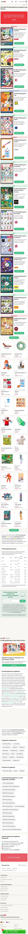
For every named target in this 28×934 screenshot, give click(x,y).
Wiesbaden (6, 693)
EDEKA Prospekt (4, 886)
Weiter (22, 601)
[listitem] (7, 349)
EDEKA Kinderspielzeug (8, 793)
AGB (2, 928)
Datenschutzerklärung (16, 612)
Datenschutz (3, 926)
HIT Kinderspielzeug (19, 806)
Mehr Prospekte (14, 337)
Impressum (16, 924)
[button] (14, 35)
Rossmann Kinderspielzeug (9, 826)
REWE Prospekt (4, 890)
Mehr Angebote (14, 530)
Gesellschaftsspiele (7, 770)
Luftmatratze (16, 743)
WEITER (14, 19)
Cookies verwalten (18, 928)
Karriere (2, 881)
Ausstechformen (6, 747)
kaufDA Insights (4, 907)
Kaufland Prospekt (4, 888)
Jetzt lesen (14, 665)
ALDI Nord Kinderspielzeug (9, 789)
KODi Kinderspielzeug (8, 806)
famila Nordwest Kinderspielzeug (10, 809)
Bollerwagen (5, 750)
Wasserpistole (20, 757)
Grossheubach (19, 698)
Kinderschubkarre (7, 760)
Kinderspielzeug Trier (19, 691)
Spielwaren (22, 747)
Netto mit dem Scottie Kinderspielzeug (12, 829)
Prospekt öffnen (19, 43)
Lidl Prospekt (3, 900)
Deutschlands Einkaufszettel (7, 905)
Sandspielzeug (14, 750)
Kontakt (15, 926)
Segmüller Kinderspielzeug (9, 819)
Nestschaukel (6, 753)
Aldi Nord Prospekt (4, 896)
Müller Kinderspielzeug (8, 822)
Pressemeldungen (4, 911)
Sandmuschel (16, 760)
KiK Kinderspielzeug (7, 799)
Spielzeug (15, 868)
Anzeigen (24, 4)
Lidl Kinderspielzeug (7, 813)
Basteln (15, 770)
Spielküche (11, 757)
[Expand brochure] (7, 36)
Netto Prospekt (4, 898)
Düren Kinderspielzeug (12, 696)
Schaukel (21, 750)
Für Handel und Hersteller (6, 879)
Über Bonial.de (4, 877)
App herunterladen (4, 909)
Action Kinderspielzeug (8, 783)
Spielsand (15, 747)
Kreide (12, 753)
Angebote (9, 868)
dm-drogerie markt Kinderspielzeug (11, 786)
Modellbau (22, 770)
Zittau (12, 698)
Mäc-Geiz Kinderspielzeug (9, 803)
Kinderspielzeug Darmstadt (10, 695)
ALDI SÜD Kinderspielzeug (9, 796)
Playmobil (5, 757)
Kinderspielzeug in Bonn (7, 703)
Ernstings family (5, 688)
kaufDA (3, 868)
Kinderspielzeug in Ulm (13, 701)
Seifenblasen (19, 753)
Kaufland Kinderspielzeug (8, 816)
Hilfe (2, 924)
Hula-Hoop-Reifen (7, 743)
